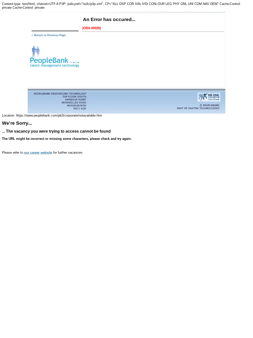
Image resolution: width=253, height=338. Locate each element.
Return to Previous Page (50, 35)
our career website (38, 152)
